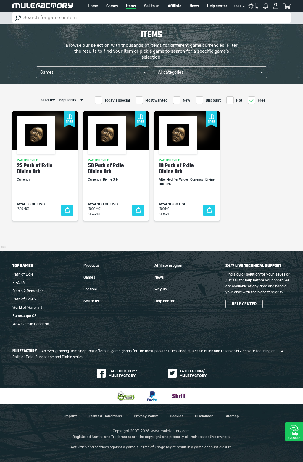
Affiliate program (168, 265)
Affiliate (174, 6)
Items (131, 6)
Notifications (265, 6)
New (186, 100)
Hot (239, 100)
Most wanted (156, 100)
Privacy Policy (146, 416)
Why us (160, 289)
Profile (275, 6)
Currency (24, 179)
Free (261, 100)
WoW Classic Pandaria (30, 324)
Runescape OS (24, 316)
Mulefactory (42, 5)
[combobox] (239, 6)
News (194, 6)
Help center (217, 6)
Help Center (294, 436)
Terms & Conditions (105, 416)
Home (93, 6)
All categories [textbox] (170, 72)
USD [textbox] (237, 6)
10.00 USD (177, 204)
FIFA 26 (18, 282)
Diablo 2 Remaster (27, 291)
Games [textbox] (47, 72)
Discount (213, 100)
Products (91, 265)
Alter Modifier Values (174, 179)
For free (90, 289)
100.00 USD (107, 204)
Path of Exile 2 (24, 299)
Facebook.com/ (123, 373)
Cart (287, 6)
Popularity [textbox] (67, 100)
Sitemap (232, 416)
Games (112, 6)
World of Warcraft (27, 307)
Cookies (176, 416)
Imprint (70, 416)
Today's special (117, 100)
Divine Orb (110, 179)
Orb (168, 184)
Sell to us (151, 6)
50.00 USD (35, 204)
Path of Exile (22, 274)
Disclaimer (204, 416)
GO (18, 18)
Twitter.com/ (193, 373)
